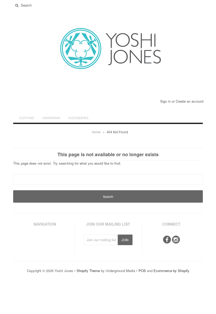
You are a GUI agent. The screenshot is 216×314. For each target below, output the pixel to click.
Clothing (26, 118)
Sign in (165, 101)
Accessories (78, 118)
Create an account (190, 101)
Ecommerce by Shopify (171, 270)
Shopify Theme (88, 270)
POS (142, 270)
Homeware (51, 118)
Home (96, 132)
